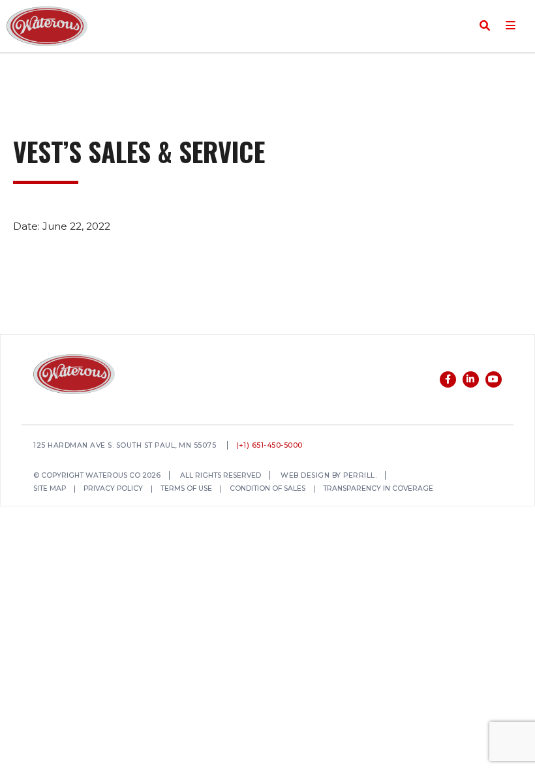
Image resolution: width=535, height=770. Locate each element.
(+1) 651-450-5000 (269, 446)
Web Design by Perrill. (328, 476)
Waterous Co (47, 26)
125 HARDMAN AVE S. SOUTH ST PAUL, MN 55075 (124, 446)
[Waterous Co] (74, 375)
